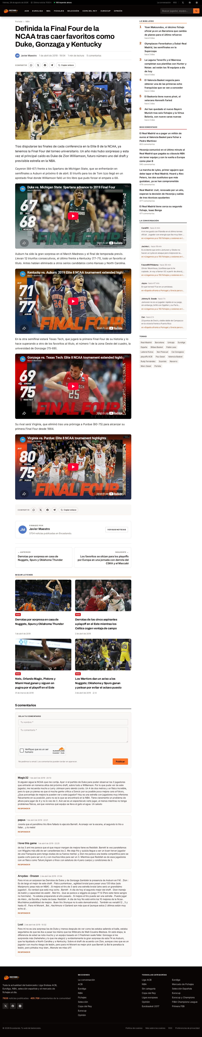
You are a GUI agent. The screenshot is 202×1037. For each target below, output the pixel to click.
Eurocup (105, 11)
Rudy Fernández (148, 361)
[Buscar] (196, 10)
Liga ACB (147, 979)
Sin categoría (148, 988)
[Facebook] (13, 1006)
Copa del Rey (90, 11)
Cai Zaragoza (178, 352)
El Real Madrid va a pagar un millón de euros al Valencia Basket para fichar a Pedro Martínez (161, 137)
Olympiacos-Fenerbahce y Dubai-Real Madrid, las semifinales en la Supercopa (166, 47)
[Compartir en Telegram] (52, 65)
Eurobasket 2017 (150, 1006)
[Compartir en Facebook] (45, 65)
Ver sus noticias (116, 530)
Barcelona (159, 342)
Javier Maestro (26, 55)
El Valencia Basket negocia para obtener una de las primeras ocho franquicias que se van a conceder (164, 84)
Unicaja (171, 342)
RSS (175, 2)
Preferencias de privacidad (187, 1028)
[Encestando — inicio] (11, 11)
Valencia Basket (175, 356)
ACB (27, 11)
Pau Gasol (160, 356)
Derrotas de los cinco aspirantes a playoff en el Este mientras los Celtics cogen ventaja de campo (96, 624)
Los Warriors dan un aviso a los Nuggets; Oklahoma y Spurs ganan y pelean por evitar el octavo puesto (98, 683)
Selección (73, 11)
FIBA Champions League (184, 1001)
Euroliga (37, 11)
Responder (24, 808)
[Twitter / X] (6, 1006)
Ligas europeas (150, 997)
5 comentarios (94, 55)
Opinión (118, 11)
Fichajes (59, 11)
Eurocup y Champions (183, 997)
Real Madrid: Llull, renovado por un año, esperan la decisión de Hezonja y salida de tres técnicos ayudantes (162, 194)
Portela (157, 366)
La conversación (164, 2)
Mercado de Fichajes (183, 984)
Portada (18, 21)
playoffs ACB (146, 356)
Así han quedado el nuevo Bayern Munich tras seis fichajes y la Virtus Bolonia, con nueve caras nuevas (164, 113)
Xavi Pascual (162, 352)
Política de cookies (134, 1028)
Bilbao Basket (157, 347)
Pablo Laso (171, 347)
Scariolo (162, 361)
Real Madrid (146, 342)
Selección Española (182, 988)
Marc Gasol (146, 366)
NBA (48, 11)
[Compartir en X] (38, 65)
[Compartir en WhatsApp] (31, 65)
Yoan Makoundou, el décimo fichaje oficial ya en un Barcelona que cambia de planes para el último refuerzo (166, 31)
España (144, 347)
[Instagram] (20, 1006)
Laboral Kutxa (147, 352)
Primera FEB (178, 1006)
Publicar (120, 761)
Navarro (173, 361)
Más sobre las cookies (155, 1028)
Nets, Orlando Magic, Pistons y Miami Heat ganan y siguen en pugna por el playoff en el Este (35, 683)
